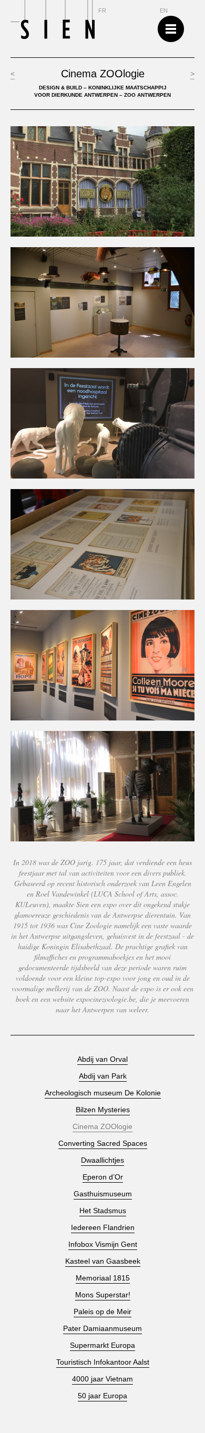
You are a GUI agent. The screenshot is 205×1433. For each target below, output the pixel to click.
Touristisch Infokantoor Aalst (102, 1362)
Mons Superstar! (102, 1295)
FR (102, 11)
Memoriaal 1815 (103, 1278)
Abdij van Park (103, 1076)
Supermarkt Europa (102, 1345)
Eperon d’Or (103, 1177)
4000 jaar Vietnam (102, 1379)
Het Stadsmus (102, 1211)
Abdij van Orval (102, 1059)
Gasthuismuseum (103, 1194)
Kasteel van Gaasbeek (102, 1261)
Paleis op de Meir (102, 1312)
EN (164, 11)
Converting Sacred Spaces (102, 1143)
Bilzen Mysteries (103, 1110)
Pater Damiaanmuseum (102, 1329)
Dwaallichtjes (102, 1160)
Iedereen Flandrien (103, 1228)
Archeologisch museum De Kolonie (103, 1093)
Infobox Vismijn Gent (102, 1244)
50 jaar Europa (102, 1396)
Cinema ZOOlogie (102, 1127)
